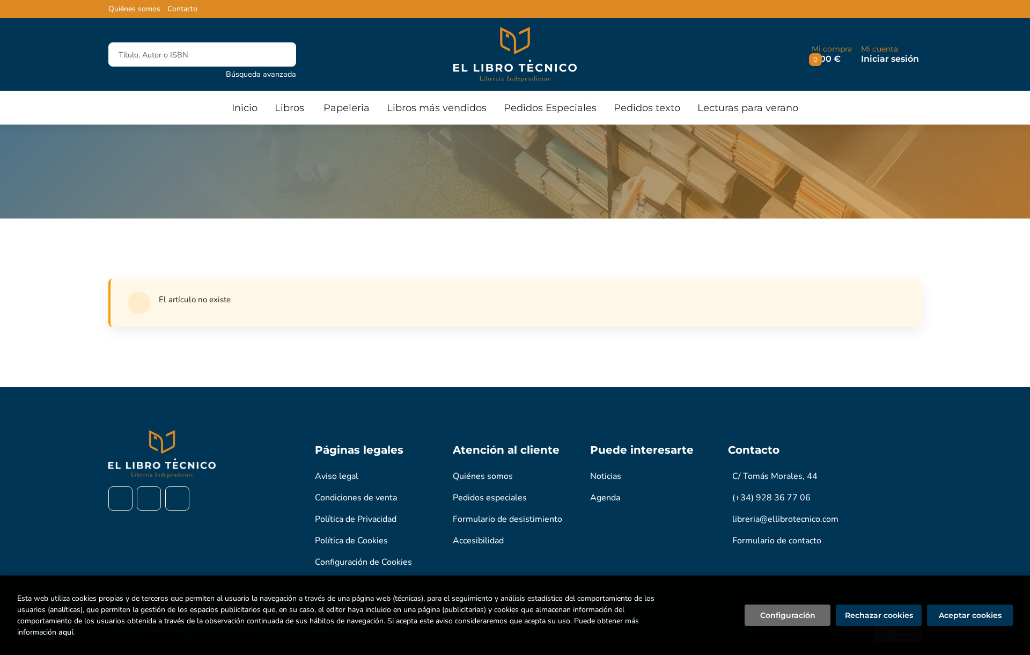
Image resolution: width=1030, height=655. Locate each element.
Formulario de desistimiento (507, 519)
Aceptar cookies (970, 615)
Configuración (787, 615)
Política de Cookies (351, 541)
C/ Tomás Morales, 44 (775, 476)
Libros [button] (289, 108)
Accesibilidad (478, 541)
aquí (65, 632)
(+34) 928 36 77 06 (771, 498)
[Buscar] (278, 54)
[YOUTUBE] (177, 498)
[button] (832, 54)
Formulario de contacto (776, 541)
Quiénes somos (134, 9)
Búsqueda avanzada (261, 74)
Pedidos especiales (490, 498)
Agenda (605, 498)
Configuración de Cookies (363, 562)
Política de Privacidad (355, 519)
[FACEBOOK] (120, 498)
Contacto (182, 9)
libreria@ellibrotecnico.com (785, 519)
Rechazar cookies (879, 615)
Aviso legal (336, 476)
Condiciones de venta (356, 498)
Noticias (605, 476)
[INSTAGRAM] (149, 498)
